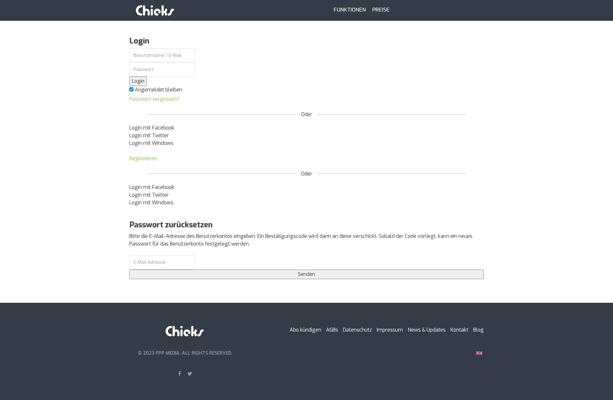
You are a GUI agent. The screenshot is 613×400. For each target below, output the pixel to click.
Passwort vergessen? (154, 99)
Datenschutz (357, 329)
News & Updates (427, 329)
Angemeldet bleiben (157, 89)
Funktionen (350, 9)
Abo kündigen (305, 329)
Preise (381, 9)
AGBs (332, 329)
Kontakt (459, 329)
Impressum (390, 329)
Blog (478, 329)
